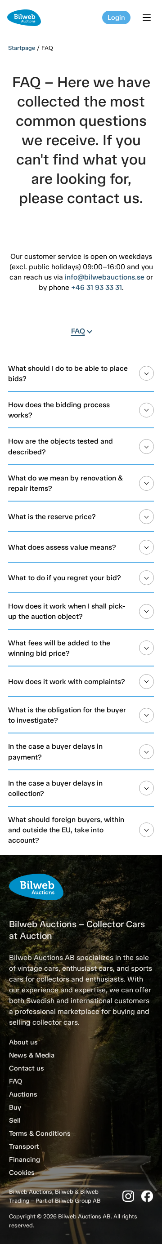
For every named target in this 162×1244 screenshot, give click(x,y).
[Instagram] (128, 1196)
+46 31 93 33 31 (96, 287)
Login (116, 17)
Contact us (26, 1068)
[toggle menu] (148, 17)
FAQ (78, 331)
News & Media (31, 1055)
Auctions (23, 1094)
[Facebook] (147, 1196)
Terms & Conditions (40, 1133)
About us (23, 1042)
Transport (24, 1146)
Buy (15, 1107)
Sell (15, 1120)
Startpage (21, 47)
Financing (24, 1159)
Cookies (22, 1172)
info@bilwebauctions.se (104, 277)
